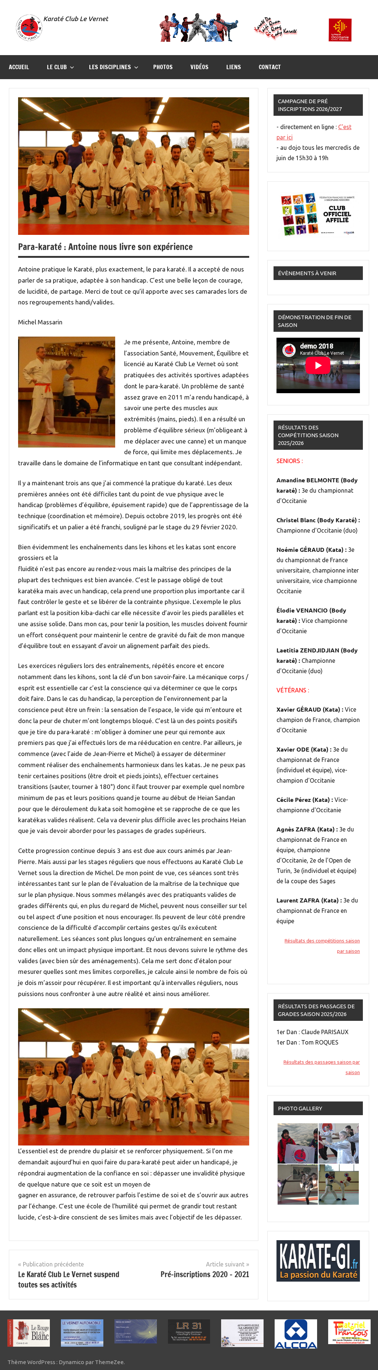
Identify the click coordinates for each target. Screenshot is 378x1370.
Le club (57, 67)
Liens (233, 67)
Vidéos (199, 67)
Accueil (19, 67)
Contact (270, 67)
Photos (163, 67)
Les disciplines (110, 67)
